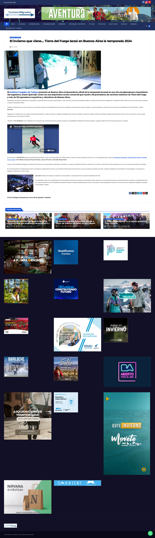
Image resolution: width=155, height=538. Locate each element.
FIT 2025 (92, 24)
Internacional (34, 24)
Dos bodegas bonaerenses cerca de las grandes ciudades (30, 197)
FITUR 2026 (102, 24)
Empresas (62, 24)
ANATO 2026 (113, 24)
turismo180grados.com (24, 226)
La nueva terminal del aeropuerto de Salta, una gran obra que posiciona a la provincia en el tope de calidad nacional (28, 223)
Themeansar (31, 534)
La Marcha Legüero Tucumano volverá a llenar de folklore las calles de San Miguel (75, 222)
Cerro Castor (11, 159)
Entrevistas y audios (14, 28)
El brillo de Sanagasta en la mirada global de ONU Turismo (126, 222)
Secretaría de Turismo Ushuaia (137, 157)
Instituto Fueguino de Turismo (23, 92)
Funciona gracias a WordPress (11, 534)
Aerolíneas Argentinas (120, 157)
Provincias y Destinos (77, 24)
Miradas (134, 24)
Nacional (22, 24)
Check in (124, 24)
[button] (146, 26)
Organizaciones (49, 24)
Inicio (13, 24)
